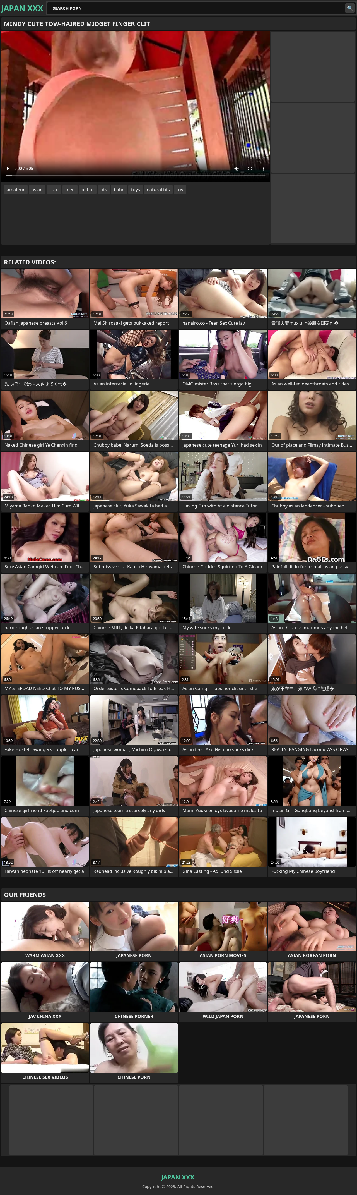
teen (70, 189)
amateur (16, 189)
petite (87, 189)
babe (119, 189)
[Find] (350, 8)
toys (135, 189)
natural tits (158, 189)
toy (180, 189)
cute (54, 189)
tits (103, 189)
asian (37, 189)
